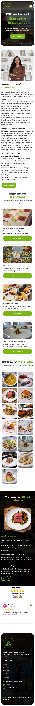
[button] (30, 6)
